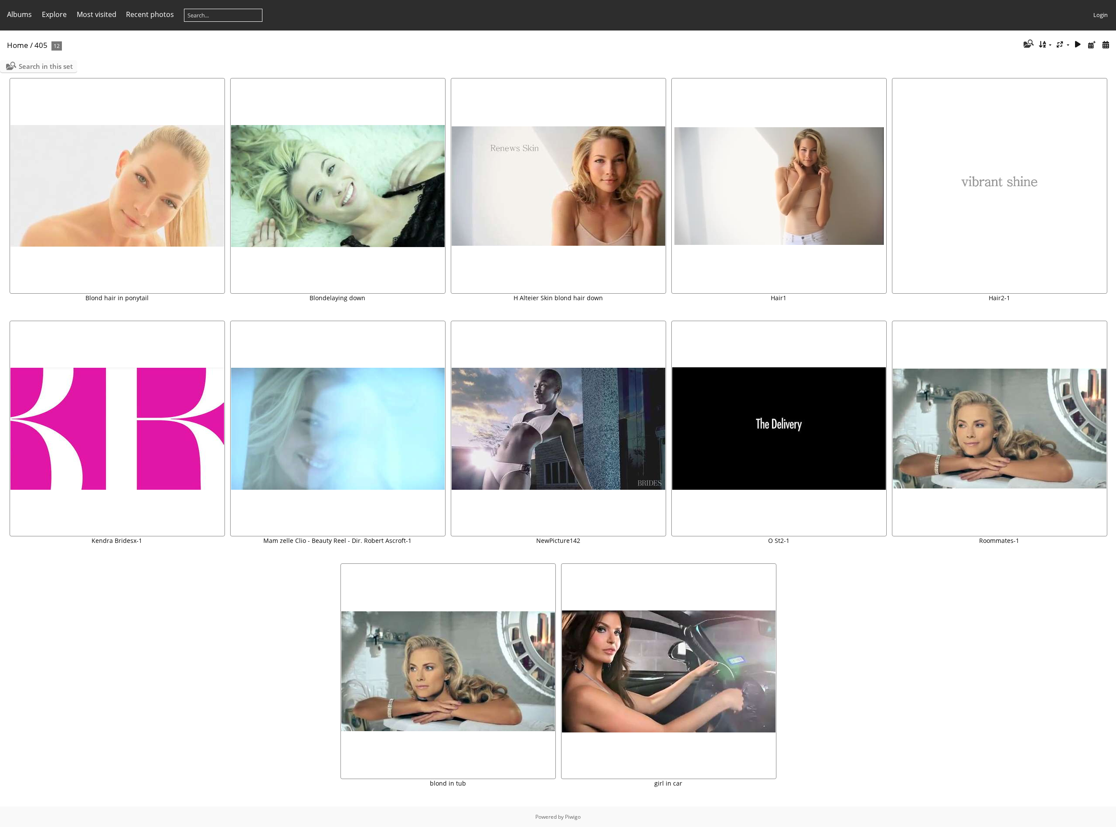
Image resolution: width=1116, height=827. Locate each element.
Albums (19, 14)
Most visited (96, 14)
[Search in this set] (1028, 44)
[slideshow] (1078, 44)
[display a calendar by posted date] (1091, 44)
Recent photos (150, 14)
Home (17, 45)
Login (1100, 15)
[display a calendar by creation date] (1105, 44)
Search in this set (46, 66)
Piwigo (573, 816)
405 (41, 45)
